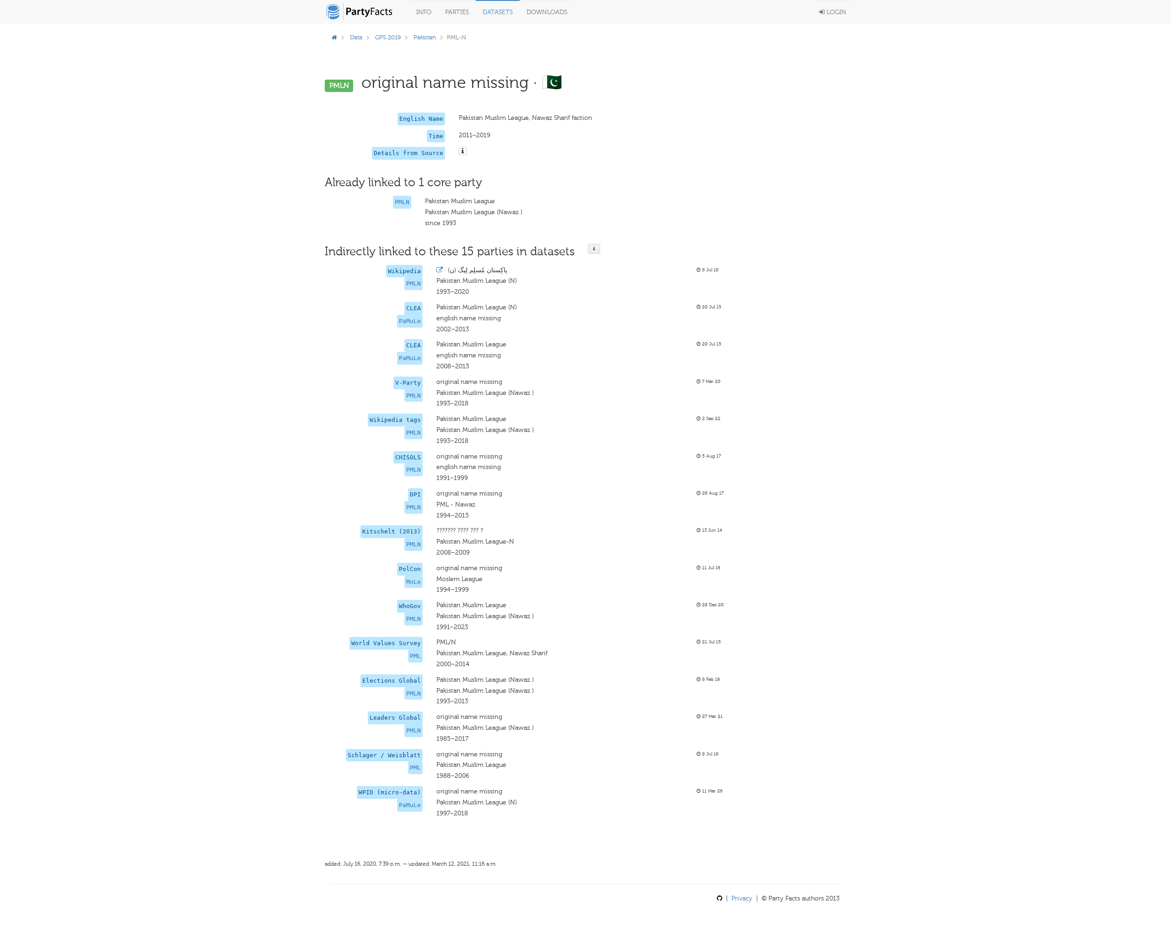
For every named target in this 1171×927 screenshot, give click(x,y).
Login (835, 12)
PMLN (402, 202)
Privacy (741, 898)
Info (423, 12)
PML (415, 655)
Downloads (546, 12)
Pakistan (425, 37)
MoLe (413, 581)
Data (356, 37)
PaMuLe (410, 321)
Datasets (498, 12)
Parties (457, 12)
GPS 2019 (388, 37)
